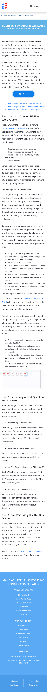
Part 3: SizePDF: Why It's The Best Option (24, 110)
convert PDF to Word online (14, 128)
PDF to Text (23, 614)
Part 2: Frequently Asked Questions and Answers (26, 107)
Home (3, 16)
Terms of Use (33, 685)
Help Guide (14, 685)
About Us (14, 681)
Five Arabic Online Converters (30, 551)
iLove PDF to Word (23, 599)
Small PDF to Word (23, 603)
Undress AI (23, 641)
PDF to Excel (23, 607)
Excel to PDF (23, 629)
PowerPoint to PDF (23, 633)
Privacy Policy (34, 681)
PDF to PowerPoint (23, 610)
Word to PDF (23, 625)
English (36, 5)
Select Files (23, 94)
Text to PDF (23, 637)
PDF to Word (12, 16)
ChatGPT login (23, 645)
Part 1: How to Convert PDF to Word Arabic (24, 104)
